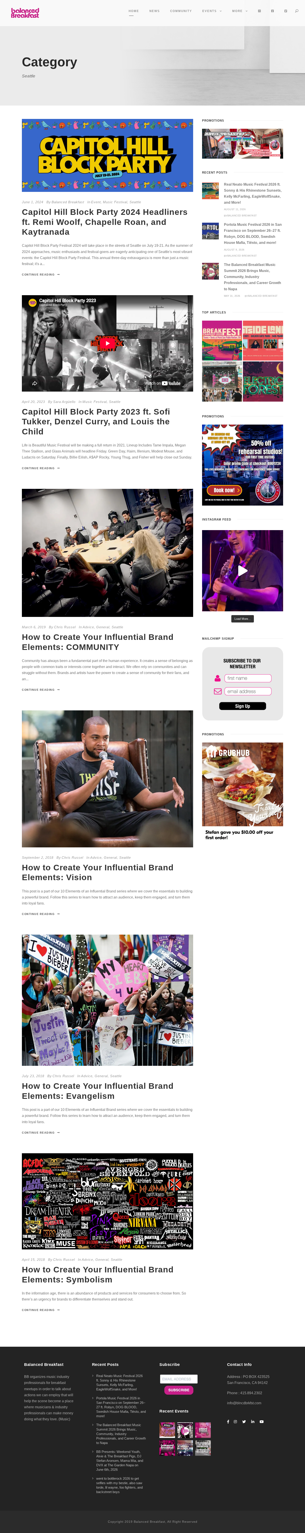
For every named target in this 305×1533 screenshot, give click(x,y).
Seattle (135, 202)
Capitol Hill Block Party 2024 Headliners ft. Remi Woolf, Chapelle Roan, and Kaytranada (105, 221)
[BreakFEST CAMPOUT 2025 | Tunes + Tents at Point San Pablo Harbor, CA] (222, 341)
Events (209, 11)
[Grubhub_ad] (242, 792)
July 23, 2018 (33, 1076)
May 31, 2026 (232, 296)
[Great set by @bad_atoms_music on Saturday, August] (242, 570)
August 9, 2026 (234, 249)
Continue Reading (38, 274)
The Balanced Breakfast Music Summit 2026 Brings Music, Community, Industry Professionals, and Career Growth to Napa (252, 277)
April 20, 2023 (33, 402)
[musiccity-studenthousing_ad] (242, 143)
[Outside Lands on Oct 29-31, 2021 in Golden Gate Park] (263, 341)
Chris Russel (65, 627)
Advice (88, 627)
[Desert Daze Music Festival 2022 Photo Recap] (222, 381)
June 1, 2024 (32, 202)
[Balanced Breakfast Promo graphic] (242, 465)
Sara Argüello (64, 402)
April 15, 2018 (33, 1259)
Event (96, 202)
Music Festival (115, 202)
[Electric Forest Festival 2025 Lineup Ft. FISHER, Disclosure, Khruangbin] (263, 381)
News (154, 11)
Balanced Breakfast (68, 202)
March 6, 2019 (34, 627)
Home (134, 11)
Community (181, 11)
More (237, 11)
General (102, 627)
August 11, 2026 (235, 209)
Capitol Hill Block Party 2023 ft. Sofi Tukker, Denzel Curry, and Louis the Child (96, 421)
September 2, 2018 (37, 857)
